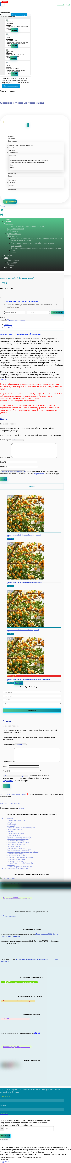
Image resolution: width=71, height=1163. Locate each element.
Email (3, 466)
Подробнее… (5, 1162)
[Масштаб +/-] (0, 1139)
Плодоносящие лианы (14, 848)
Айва (9, 822)
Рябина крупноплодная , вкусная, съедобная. (22, 852)
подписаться (39, 474)
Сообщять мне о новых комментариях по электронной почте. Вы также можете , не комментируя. (31, 472)
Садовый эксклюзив (14, 854)
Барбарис (10, 824)
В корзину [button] (18, 683)
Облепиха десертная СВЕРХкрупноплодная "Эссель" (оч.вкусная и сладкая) (16, 70)
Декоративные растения (15, 833)
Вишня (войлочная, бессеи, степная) (19, 828)
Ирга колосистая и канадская (17, 842)
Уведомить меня (5, 1135)
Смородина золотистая (15, 859)
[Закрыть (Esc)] (7, 1139)
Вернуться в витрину (18, 15)
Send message (32, 710)
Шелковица (11, 865)
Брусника (10, 826)
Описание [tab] (8, 324)
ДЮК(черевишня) (13, 835)
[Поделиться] (5, 1139)
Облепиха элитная (13, 846)
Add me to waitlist (57, 312)
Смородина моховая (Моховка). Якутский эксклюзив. (16, 55)
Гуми (9, 831)
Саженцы (7, 818)
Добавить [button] (14, 30)
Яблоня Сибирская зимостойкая (18, 867)
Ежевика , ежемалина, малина (17, 837)
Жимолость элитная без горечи (17, 839)
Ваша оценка (6, 440)
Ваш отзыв (5, 457)
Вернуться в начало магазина (10, 803)
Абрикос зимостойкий (16, 320)
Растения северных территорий (18, 850)
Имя (2, 462)
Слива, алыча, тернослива (16, 855)
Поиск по (3, 794)
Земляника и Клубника (15, 841)
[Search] (28, 125)
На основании (41, 934)
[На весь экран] (3, 1139)
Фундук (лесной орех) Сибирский (18, 863)
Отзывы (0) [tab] (8, 327)
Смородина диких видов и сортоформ (20, 857)
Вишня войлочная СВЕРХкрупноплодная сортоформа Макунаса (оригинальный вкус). (17, 42)
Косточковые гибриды (14, 844)
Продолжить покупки (11, 86)
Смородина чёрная (13, 861)
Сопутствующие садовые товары (15, 868)
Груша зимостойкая (14, 829)
